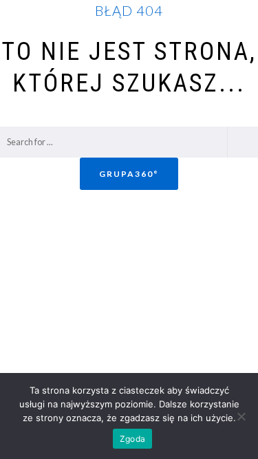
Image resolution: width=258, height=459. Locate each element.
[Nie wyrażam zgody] (241, 416)
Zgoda (132, 439)
